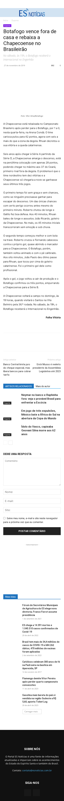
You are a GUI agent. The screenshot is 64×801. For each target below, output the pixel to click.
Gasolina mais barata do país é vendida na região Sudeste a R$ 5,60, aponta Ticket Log (39, 698)
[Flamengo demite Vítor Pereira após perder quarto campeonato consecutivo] (11, 682)
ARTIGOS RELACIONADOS (18, 386)
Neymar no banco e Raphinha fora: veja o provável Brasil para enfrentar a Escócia (41, 398)
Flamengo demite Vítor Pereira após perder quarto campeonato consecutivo (40, 681)
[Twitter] (14, 73)
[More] (36, 73)
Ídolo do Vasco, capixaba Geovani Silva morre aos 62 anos (38, 430)
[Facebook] (6, 73)
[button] (5, 12)
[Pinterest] (21, 73)
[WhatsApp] (29, 73)
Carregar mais (31, 711)
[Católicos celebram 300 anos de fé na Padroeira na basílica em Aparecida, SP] (11, 666)
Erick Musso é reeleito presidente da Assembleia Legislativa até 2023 (47, 368)
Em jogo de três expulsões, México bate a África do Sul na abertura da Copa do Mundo (40, 414)
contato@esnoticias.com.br (37, 770)
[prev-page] (5, 443)
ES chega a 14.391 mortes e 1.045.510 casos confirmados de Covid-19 (40, 628)
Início (5, 20)
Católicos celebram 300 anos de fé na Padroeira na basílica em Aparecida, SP (41, 665)
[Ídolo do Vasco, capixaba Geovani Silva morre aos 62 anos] (11, 430)
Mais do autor (43, 386)
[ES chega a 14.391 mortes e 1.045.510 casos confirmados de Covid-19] (11, 629)
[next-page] (11, 443)
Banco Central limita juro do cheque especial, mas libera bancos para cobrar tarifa (17, 369)
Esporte (15, 20)
